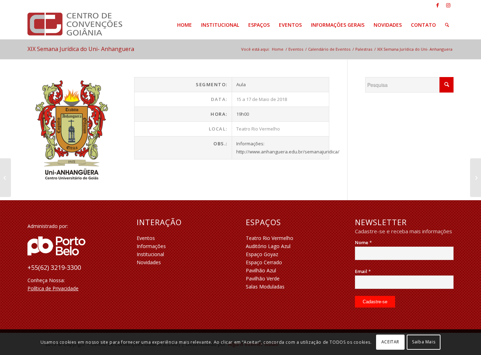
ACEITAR (390, 342)
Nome (363, 242)
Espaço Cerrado (264, 262)
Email (363, 271)
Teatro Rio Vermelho (269, 238)
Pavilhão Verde (263, 278)
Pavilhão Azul (261, 270)
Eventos (146, 238)
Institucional (150, 254)
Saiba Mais (423, 342)
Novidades (149, 262)
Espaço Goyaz (262, 254)
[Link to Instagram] (448, 5)
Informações (151, 246)
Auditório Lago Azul (268, 246)
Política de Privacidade (53, 288)
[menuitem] (184, 25)
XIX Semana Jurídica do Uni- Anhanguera (80, 49)
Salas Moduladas (265, 286)
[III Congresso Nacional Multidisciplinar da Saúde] (475, 177)
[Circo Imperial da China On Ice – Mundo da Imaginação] (5, 177)
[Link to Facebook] (437, 5)
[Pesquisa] (447, 25)
